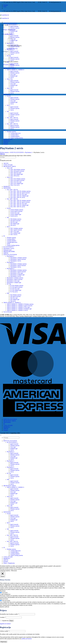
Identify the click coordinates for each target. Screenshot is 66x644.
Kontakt (5, 5)
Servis (12, 32)
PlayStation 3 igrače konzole (18, 265)
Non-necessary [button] (4, 599)
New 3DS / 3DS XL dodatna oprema (20, 200)
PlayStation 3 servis (15, 267)
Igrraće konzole (14, 125)
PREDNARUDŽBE (9, 251)
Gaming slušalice (15, 136)
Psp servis (13, 301)
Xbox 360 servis (14, 175)
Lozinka (3, 617)
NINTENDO (7, 94)
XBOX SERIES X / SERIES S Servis (17, 310)
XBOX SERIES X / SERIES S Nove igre (18, 307)
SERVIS (5, 142)
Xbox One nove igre (15, 182)
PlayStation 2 (10, 49)
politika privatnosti (26, 638)
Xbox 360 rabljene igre (16, 174)
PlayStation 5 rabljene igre (14, 282)
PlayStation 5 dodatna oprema (15, 278)
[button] (2, 154)
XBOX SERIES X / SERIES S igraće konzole (19, 305)
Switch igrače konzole (16, 211)
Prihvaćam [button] (14, 570)
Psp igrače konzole (15, 296)
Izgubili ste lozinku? (5, 623)
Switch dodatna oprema (16, 209)
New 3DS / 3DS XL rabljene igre (19, 205)
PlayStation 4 (10, 34)
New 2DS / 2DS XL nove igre (18, 194)
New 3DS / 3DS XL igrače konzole (20, 202)
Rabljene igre (14, 31)
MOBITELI (6, 141)
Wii (8, 111)
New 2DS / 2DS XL (12, 124)
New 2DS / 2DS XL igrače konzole (20, 192)
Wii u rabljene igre (15, 233)
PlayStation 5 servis (8, 248)
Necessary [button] (3, 591)
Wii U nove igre (14, 231)
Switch (9, 96)
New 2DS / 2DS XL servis (17, 197)
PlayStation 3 (10, 43)
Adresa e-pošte (4, 631)
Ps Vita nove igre (15, 288)
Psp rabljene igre (14, 299)
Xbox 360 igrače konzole (17, 171)
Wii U (8, 105)
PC (4, 130)
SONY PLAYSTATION (10, 23)
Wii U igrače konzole (16, 230)
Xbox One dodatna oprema (17, 179)
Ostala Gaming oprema (16, 138)
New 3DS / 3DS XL (12, 117)
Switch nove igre (15, 213)
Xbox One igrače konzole (17, 180)
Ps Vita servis (14, 291)
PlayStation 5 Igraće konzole (14, 279)
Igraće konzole (14, 26)
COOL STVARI (7, 139)
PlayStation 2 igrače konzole (18, 259)
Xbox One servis (15, 185)
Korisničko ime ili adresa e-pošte (9, 614)
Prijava (11, 620)
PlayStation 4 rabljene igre (17, 274)
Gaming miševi (14, 134)
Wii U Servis (13, 234)
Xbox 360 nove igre (15, 172)
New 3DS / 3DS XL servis (17, 206)
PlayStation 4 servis (15, 276)
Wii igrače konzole (15, 220)
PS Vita (9, 284)
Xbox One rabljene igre (16, 183)
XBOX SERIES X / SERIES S (15, 69)
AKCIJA (5, 163)
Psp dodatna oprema (15, 295)
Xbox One (10, 79)
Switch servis (14, 216)
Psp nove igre (14, 298)
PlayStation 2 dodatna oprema (18, 257)
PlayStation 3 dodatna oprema (18, 264)
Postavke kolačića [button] (5, 570)
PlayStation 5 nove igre (13, 281)
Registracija (4, 641)
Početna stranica (4, 152)
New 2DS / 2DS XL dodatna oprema (20, 191)
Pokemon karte (7, 250)
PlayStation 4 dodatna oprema (18, 270)
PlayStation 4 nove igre (16, 273)
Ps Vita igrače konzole (16, 287)
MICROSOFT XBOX (9, 68)
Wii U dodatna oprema (16, 228)
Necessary (5, 592)
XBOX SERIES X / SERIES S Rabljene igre (19, 308)
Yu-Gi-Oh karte (7, 312)
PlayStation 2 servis (15, 261)
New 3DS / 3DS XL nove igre (18, 203)
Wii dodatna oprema (15, 219)
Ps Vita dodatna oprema (16, 285)
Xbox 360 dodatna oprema (17, 169)
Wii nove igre (14, 222)
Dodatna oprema (14, 28)
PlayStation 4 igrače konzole (18, 271)
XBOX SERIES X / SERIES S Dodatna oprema (20, 304)
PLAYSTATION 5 (12, 25)
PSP (8, 62)
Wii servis (13, 225)
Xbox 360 (9, 88)
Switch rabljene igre (15, 214)
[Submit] (4, 27)
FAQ (4, 6)
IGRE (8, 244)
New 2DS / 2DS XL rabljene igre (19, 196)
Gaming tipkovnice (15, 133)
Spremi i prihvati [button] (4, 606)
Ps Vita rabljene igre (15, 290)
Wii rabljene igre (14, 223)
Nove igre (13, 29)
